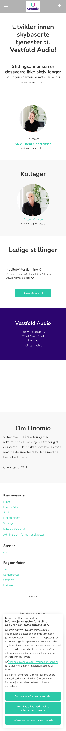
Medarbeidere (11, 518)
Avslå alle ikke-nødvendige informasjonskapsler (33, 708)
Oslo (6, 552)
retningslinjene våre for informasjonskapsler (33, 662)
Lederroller (10, 585)
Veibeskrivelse (33, 345)
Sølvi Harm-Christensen (33, 144)
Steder (7, 512)
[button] (59, 6)
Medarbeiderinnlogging (33, 613)
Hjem (6, 502)
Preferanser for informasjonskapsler (33, 720)
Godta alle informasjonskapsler (33, 696)
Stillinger (8, 523)
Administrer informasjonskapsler (23, 534)
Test (6, 569)
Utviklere (8, 580)
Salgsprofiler (11, 575)
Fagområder (10, 507)
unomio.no (33, 596)
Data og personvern (15, 529)
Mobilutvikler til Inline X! (23, 269)
